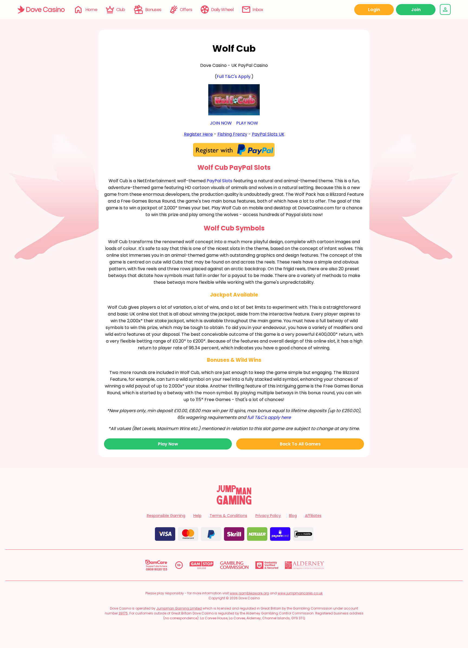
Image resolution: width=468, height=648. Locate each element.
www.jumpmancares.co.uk (300, 593)
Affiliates (313, 515)
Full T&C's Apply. (234, 76)
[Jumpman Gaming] (234, 503)
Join (416, 9)
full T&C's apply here (269, 417)
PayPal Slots (219, 181)
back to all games (300, 444)
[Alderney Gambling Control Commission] (304, 565)
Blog (293, 515)
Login (374, 9)
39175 (123, 613)
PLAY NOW (247, 123)
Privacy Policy (268, 515)
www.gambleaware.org (249, 593)
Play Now (168, 444)
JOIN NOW (221, 123)
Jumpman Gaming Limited (179, 608)
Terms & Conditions (228, 515)
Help (197, 515)
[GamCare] (156, 565)
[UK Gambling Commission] (234, 565)
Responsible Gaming (166, 515)
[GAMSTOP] (202, 565)
